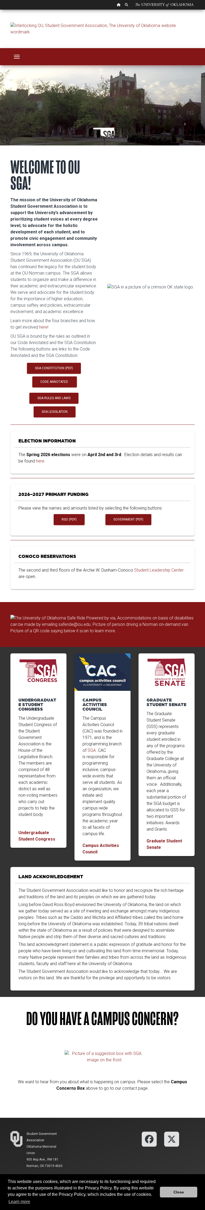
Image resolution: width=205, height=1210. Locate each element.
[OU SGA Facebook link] (149, 1138)
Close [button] (179, 1192)
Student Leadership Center (159, 570)
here (43, 327)
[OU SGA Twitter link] (171, 1138)
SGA (92, 750)
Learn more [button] (19, 1201)
